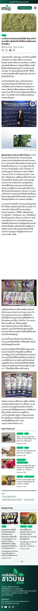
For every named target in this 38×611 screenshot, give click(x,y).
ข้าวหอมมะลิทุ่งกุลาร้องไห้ (9, 496)
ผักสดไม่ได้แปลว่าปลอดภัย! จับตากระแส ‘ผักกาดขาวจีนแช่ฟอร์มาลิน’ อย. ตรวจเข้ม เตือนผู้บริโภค (28, 534)
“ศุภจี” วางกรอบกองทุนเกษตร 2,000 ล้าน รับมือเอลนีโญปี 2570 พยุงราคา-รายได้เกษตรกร (26, 438)
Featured (20, 433)
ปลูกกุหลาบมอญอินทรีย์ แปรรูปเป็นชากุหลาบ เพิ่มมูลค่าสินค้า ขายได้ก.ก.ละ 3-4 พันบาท (25, 467)
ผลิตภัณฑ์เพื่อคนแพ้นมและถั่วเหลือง (12, 499)
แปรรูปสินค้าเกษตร (22, 462)
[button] (15, 561)
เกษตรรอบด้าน (21, 460)
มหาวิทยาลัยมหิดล (29, 499)
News (4, 35)
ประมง (26, 448)
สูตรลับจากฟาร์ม (29, 477)
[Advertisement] (19, 256)
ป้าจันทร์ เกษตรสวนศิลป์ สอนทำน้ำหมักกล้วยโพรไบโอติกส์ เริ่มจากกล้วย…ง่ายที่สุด (26, 481)
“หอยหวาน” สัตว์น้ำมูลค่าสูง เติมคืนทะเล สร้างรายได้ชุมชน (26, 451)
